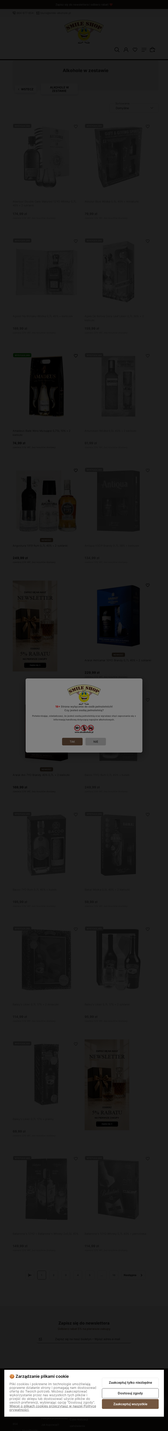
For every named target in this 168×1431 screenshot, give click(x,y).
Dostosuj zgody (130, 1393)
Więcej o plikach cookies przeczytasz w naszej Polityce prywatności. (52, 1408)
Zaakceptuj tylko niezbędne (130, 1382)
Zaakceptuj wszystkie (130, 1404)
